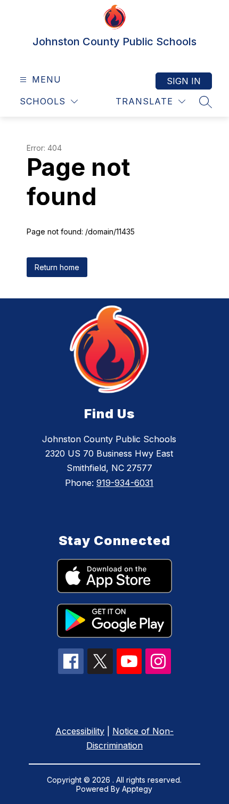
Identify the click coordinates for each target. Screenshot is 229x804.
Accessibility (79, 731)
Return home (57, 267)
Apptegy (137, 788)
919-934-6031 (124, 482)
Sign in (184, 81)
